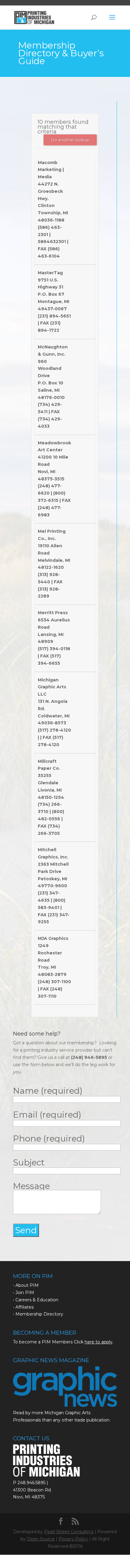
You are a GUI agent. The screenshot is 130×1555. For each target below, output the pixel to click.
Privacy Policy (73, 1539)
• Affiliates (23, 1307)
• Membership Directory (38, 1314)
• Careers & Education (35, 1300)
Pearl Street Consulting (68, 1531)
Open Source (41, 1539)
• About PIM (26, 1285)
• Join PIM (23, 1292)
